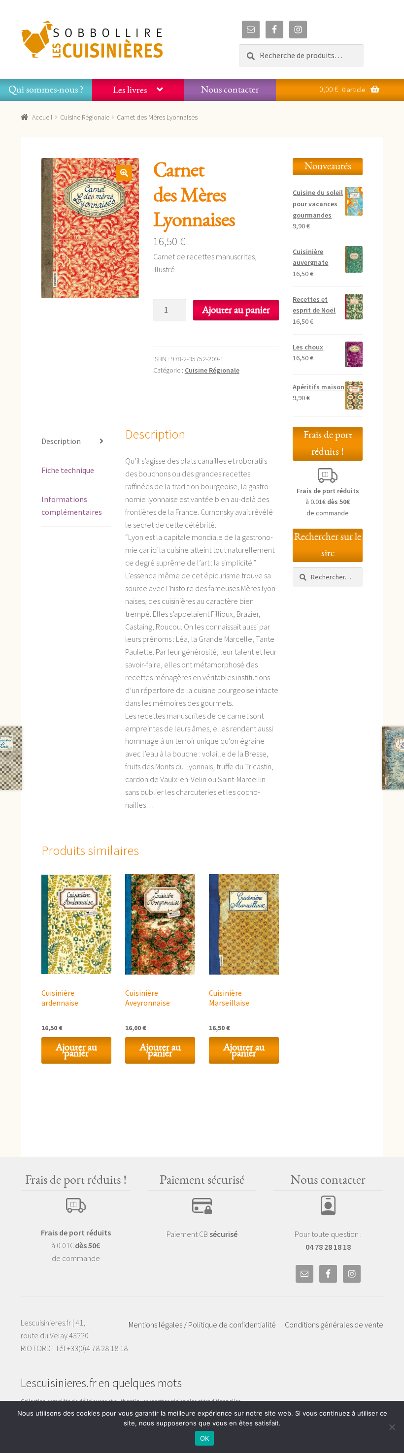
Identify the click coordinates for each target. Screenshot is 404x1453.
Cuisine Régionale (84, 117)
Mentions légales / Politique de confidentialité (202, 1324)
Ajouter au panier (236, 310)
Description (61, 441)
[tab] (76, 441)
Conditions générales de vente (334, 1324)
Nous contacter (230, 90)
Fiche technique (67, 470)
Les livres (130, 90)
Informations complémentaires (71, 505)
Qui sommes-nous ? (45, 90)
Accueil (42, 117)
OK (204, 1438)
